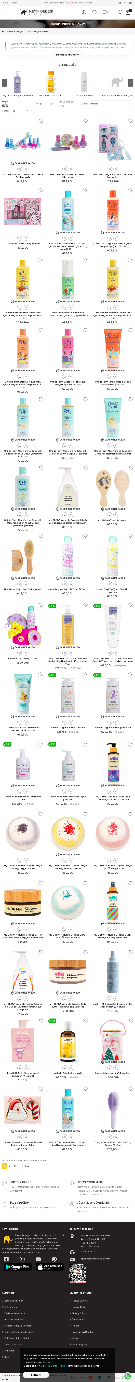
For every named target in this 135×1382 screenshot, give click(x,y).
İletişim (14, 2)
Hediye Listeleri (80, 1300)
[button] (84, 12)
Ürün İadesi (78, 1319)
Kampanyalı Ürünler (82, 1332)
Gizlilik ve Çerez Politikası (54, 1365)
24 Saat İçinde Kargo (67, 103)
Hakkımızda (10, 1307)
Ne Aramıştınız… (80, 1344)
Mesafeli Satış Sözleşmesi (18, 1325)
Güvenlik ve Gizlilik (14, 1319)
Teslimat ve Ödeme (15, 1313)
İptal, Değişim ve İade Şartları (19, 1332)
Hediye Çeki (78, 1307)
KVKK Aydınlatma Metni (16, 1338)
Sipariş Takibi (79, 1313)
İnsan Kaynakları (13, 1344)
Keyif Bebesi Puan (13, 1300)
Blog (5, 2)
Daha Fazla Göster (67, 54)
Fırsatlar (76, 1325)
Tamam (36, 1375)
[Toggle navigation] (7, 12)
